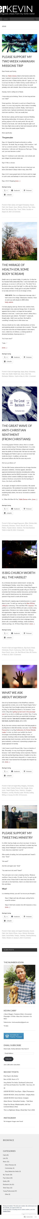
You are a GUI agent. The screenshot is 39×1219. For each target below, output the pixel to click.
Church (32, 205)
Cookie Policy (6, 1211)
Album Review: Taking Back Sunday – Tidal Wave (18, 1101)
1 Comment (32, 376)
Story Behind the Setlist (12, 1171)
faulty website (9, 302)
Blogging (23, 786)
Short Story (6, 1187)
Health (11, 374)
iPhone (15, 933)
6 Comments (27, 938)
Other (6, 1194)
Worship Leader (18, 792)
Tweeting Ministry (31, 935)
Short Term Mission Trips (9, 209)
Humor (11, 933)
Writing (4, 795)
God (7, 207)
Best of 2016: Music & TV (11, 1079)
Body (26, 371)
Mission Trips (27, 207)
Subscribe (8, 1059)
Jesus (15, 207)
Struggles (28, 790)
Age (19, 371)
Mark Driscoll (22, 652)
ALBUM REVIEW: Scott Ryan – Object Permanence (19, 1091)
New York (28, 374)
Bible (26, 523)
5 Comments (20, 530)
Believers (20, 647)
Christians (12, 525)
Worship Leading (29, 792)
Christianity (26, 205)
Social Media (10, 935)
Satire (33, 207)
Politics (4, 528)
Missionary (31, 933)
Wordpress (5, 792)
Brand (33, 647)
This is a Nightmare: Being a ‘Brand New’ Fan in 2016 (19, 1110)
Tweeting (22, 935)
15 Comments (23, 795)
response (31, 605)
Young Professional (8, 1191)
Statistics (22, 790)
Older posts (9, 950)
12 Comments (16, 211)
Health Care (16, 374)
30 (4, 1088)
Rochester (5, 376)
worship (11, 792)
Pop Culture (6, 1178)
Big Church (27, 647)
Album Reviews (9, 1165)
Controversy (17, 650)
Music (4, 1161)
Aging (22, 371)
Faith (9, 205)
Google (26, 788)
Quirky (13, 205)
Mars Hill (28, 652)
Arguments (21, 523)
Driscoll (23, 525)
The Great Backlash (29, 528)
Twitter (24, 209)
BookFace (8, 1140)
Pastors (34, 652)
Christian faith (33, 523)
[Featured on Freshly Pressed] (14, 1036)
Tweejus (16, 935)
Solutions (19, 528)
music (4, 790)
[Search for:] (35, 19)
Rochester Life (7, 1184)
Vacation (28, 209)
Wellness (11, 376)
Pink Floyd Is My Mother (11, 1076)
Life (16, 652)
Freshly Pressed (15, 788)
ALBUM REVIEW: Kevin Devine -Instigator (16, 1098)
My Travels (6, 1174)
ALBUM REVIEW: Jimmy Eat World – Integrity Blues (19, 1094)
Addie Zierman (23, 499)
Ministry (20, 207)
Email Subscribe (12, 1045)
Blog (19, 786)
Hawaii (11, 207)
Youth (16, 376)
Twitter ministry (12, 76)
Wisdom (8, 938)
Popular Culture (11, 528)
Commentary (8, 1168)
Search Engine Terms (12, 790)
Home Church (6, 652)
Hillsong (31, 650)
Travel (19, 209)
